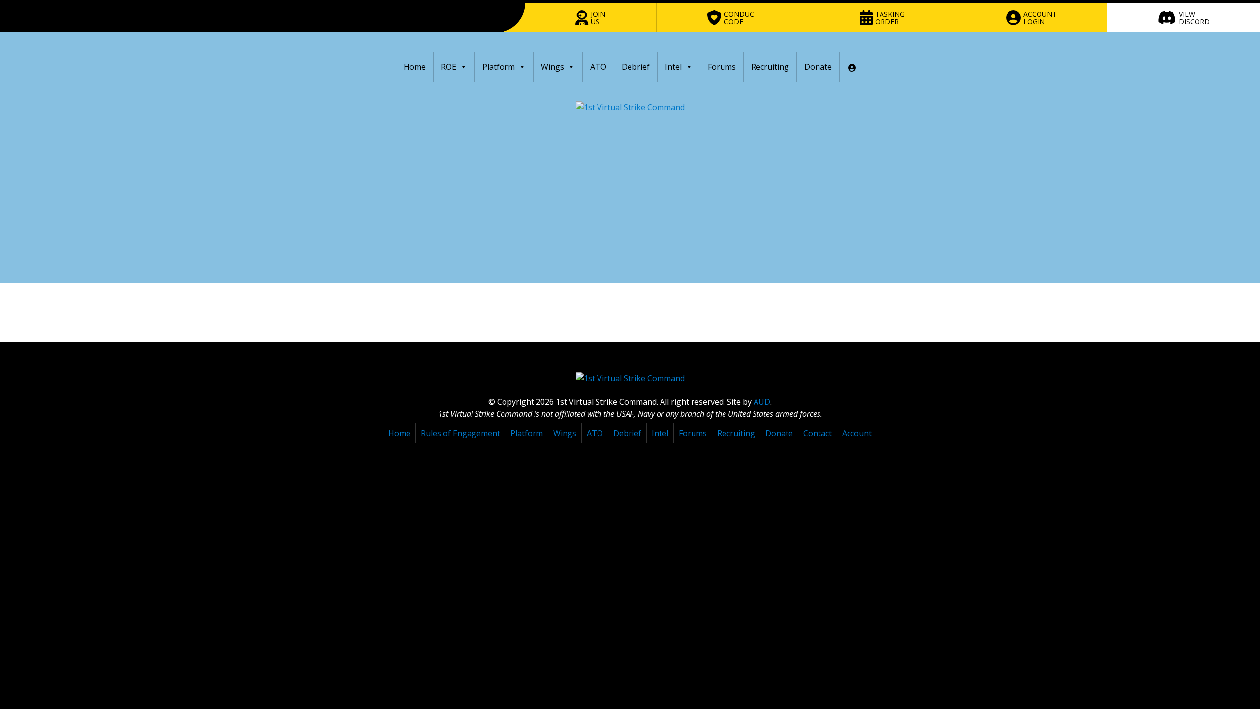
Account (857, 433)
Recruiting (770, 67)
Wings (552, 67)
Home (415, 67)
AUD (762, 401)
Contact (817, 433)
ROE (448, 67)
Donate (818, 67)
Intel (673, 67)
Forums (722, 67)
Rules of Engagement (460, 433)
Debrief (636, 67)
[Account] (852, 67)
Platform (498, 67)
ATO (598, 67)
